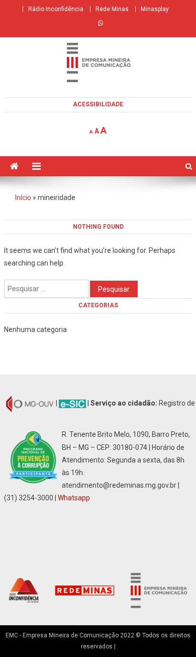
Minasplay (155, 9)
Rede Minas (112, 9)
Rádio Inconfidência (55, 9)
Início (23, 197)
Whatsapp (74, 498)
